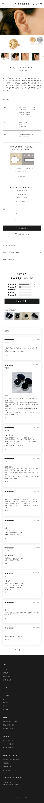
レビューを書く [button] (22, 301)
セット (5, 699)
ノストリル (6, 709)
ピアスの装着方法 (8, 747)
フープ (5, 706)
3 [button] (23, 650)
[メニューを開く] (3, 4)
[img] (9, 340)
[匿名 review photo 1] (22, 382)
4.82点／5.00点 (28, 278)
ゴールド (7, 213)
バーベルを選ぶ (22, 176)
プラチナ (17, 213)
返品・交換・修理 (9, 259)
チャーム (6, 702)
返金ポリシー (7, 766)
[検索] (34, 4)
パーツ (5, 692)
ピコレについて (8, 669)
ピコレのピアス (8, 740)
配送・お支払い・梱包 (11, 252)
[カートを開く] (41, 4)
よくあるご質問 (8, 728)
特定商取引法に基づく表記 (11, 759)
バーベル (6, 695)
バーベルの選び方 (8, 744)
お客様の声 (6, 676)
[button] (12, 284)
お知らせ (6, 673)
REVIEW (22, 274)
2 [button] (19, 650)
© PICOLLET (22, 798)
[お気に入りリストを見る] (37, 4)
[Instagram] (3, 788)
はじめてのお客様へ (10, 246)
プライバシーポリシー (10, 770)
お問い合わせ (7, 680)
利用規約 (6, 763)
